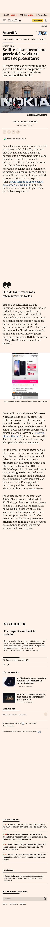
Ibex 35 (6, 15)
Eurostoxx (14, 904)
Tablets (18, 39)
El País (44, 26)
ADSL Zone (41, 33)
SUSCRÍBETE (37, 20)
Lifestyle (42, 39)
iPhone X (16, 436)
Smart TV (25, 39)
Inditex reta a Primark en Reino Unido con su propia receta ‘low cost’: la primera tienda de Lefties (24, 857)
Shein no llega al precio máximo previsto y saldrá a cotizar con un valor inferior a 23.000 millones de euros (24, 847)
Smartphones (8, 39)
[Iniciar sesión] (45, 20)
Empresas (13, 714)
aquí (39, 732)
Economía (22, 714)
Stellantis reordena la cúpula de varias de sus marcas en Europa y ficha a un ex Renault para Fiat (25, 826)
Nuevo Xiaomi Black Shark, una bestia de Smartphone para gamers (31, 697)
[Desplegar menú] (4, 20)
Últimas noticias (11, 820)
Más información (8, 726)
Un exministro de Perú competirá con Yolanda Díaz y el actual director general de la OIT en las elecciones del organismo (25, 836)
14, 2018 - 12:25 (25, 125)
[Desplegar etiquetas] (45, 714)
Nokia (5, 714)
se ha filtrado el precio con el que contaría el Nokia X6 (23, 183)
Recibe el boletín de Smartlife (17, 660)
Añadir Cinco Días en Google (16, 138)
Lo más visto (8, 870)
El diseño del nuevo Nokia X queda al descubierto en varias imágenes (31, 681)
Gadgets (34, 39)
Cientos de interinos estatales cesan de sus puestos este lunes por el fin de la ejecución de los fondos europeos (24, 878)
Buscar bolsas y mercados (15, 892)
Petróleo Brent (43, 15)
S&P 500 (23, 15)
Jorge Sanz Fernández (25, 122)
